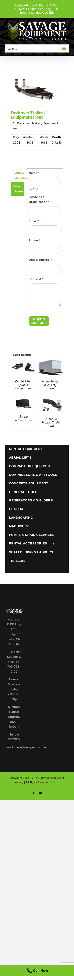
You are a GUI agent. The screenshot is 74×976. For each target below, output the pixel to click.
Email (34, 221)
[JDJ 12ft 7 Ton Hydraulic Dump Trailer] (23, 361)
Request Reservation (39, 321)
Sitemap (55, 782)
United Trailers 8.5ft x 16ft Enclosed (51, 384)
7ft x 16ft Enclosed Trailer (23, 418)
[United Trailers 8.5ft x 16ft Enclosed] (51, 361)
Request (36, 279)
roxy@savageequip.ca (30, 747)
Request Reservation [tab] (18, 175)
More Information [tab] (18, 188)
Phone (34, 240)
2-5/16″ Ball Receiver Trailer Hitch (51, 422)
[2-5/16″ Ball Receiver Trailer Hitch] (51, 398)
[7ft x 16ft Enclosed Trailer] (23, 398)
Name (34, 173)
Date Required (40, 259)
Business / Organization (39, 199)
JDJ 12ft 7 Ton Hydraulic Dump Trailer (23, 384)
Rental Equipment (26, 449)
